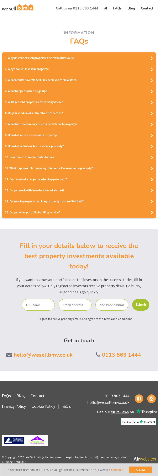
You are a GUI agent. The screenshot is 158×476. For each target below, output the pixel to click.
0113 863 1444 (121, 355)
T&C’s (66, 406)
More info (117, 470)
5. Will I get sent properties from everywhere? (34, 102)
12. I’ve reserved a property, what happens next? (36, 179)
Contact (147, 8)
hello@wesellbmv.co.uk (43, 355)
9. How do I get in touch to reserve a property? (34, 146)
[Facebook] (139, 398)
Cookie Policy (43, 406)
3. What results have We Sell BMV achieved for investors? (41, 80)
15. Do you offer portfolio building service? (32, 212)
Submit (140, 305)
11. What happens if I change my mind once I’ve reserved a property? (49, 168)
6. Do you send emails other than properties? (34, 113)
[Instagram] (152, 398)
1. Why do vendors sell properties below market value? (40, 58)
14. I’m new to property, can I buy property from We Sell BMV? (44, 201)
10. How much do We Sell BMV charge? (29, 157)
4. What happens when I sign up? (26, 91)
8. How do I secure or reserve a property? (31, 135)
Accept (140, 469)
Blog (131, 8)
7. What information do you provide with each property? (41, 124)
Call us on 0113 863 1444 (77, 8)
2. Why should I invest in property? (27, 69)
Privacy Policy (14, 406)
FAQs (117, 8)
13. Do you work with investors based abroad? (34, 190)
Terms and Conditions (118, 319)
